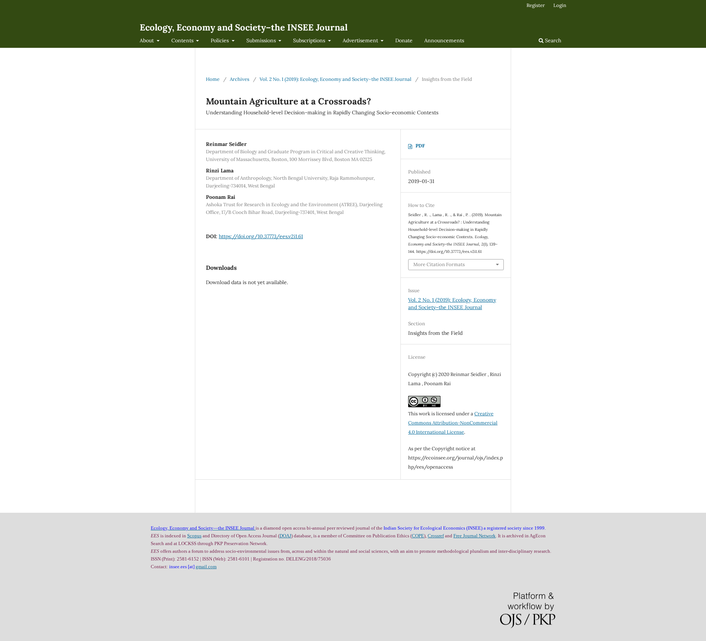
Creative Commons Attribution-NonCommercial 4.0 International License (453, 423)
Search (552, 40)
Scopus (194, 535)
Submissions (261, 40)
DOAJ (285, 535)
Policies (220, 40)
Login (559, 5)
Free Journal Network (474, 535)
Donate (404, 40)
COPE (418, 535)
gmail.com (206, 566)
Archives (239, 79)
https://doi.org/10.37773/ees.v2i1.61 (261, 236)
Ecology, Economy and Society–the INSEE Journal (243, 27)
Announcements (444, 40)
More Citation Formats (439, 264)
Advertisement (361, 40)
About (147, 40)
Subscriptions (310, 40)
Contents (183, 40)
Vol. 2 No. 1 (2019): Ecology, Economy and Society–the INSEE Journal (335, 79)
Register (536, 5)
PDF (420, 146)
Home (213, 79)
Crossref (436, 535)
